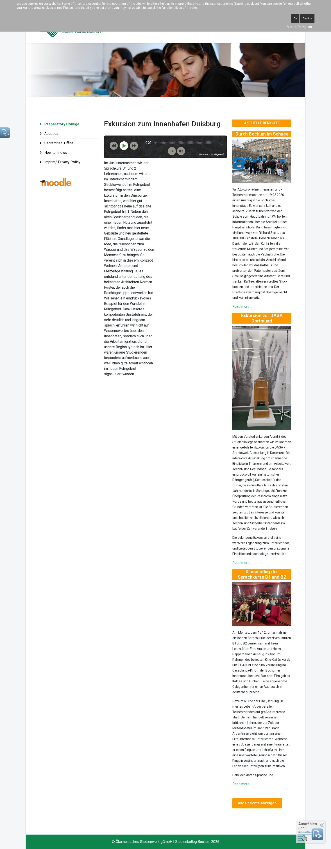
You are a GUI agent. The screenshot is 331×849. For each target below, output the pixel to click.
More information (299, 27)
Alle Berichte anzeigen (257, 803)
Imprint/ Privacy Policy (61, 162)
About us (50, 133)
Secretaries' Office (58, 143)
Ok (295, 18)
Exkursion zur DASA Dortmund (262, 318)
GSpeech (219, 154)
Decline (307, 18)
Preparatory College (61, 124)
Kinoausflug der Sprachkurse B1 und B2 (262, 574)
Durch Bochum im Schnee (262, 134)
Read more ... (242, 306)
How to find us (55, 152)
